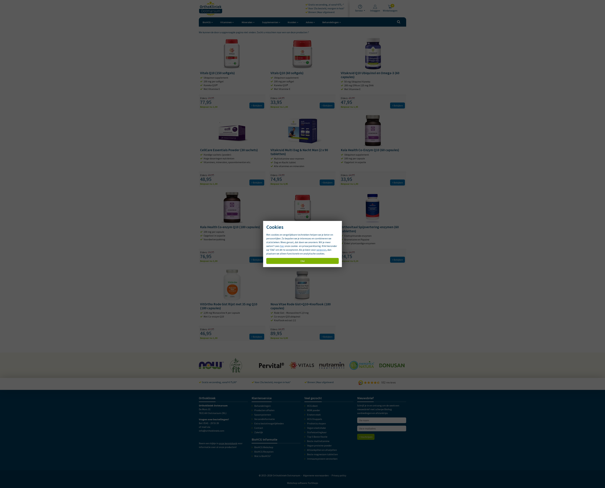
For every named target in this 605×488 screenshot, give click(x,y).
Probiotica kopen (316, 423)
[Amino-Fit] (206, 371)
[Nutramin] (301, 367)
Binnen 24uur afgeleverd (321, 12)
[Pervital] (241, 366)
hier (282, 246)
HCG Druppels (314, 419)
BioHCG (207, 22)
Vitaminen (226, 22)
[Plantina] (391, 368)
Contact (258, 427)
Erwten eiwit (314, 414)
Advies (309, 22)
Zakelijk (258, 432)
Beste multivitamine (318, 441)
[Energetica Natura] (331, 368)
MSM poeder (313, 410)
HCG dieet (312, 405)
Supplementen (270, 22)
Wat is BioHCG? (262, 456)
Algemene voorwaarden (316, 475)
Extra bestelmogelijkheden (269, 423)
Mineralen (247, 22)
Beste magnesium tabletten (322, 454)
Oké (302, 261)
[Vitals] (271, 367)
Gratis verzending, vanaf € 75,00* (219, 382)
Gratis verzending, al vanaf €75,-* (326, 4)
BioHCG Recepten (264, 451)
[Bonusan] (361, 366)
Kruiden (292, 22)
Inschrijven (366, 436)
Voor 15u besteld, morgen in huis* (326, 8)
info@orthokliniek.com (211, 430)
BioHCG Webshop (263, 447)
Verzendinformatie (264, 419)
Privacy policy (338, 475)
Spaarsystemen (262, 414)
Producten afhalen (264, 410)
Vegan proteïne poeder (319, 445)
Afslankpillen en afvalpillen (322, 449)
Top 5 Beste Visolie (317, 436)
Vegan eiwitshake (316, 427)
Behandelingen (330, 22)
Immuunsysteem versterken (322, 458)
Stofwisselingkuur (317, 432)
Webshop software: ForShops (302, 483)
